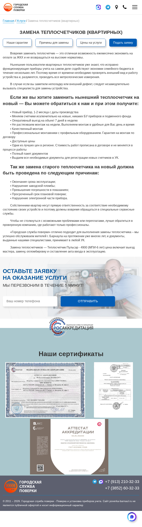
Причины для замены (54, 42)
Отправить (88, 301)
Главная (8, 20)
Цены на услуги (91, 42)
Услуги (21, 20)
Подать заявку (123, 42)
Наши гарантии (17, 42)
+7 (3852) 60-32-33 (122, 488)
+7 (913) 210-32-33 (122, 481)
